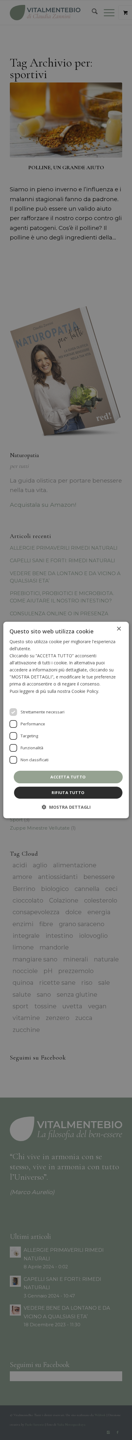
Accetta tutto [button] (68, 777)
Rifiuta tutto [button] (68, 792)
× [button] (118, 629)
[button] (66, 807)
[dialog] (66, 720)
